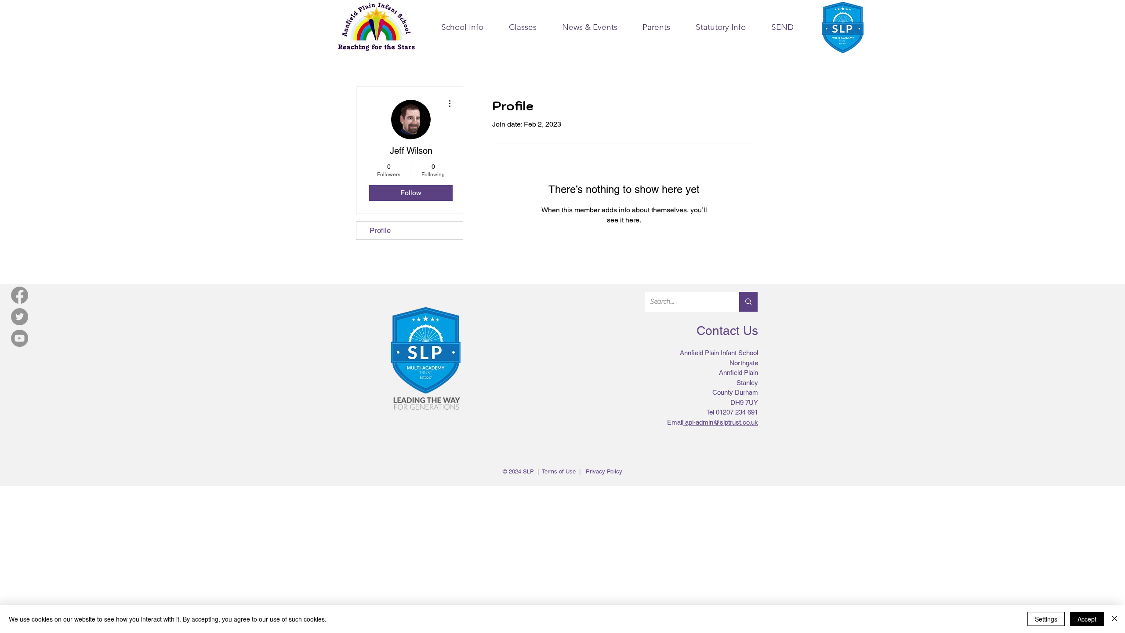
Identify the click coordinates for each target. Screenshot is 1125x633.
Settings (1046, 619)
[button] (462, 27)
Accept (1087, 619)
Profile (380, 230)
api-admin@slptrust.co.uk (721, 422)
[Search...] (748, 302)
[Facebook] (19, 295)
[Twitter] (19, 316)
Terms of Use (559, 471)
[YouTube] (19, 338)
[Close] (1114, 619)
